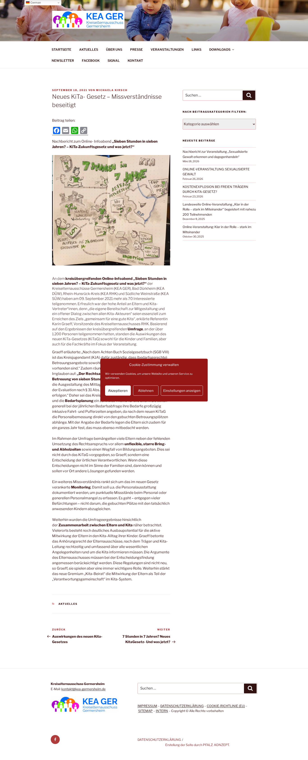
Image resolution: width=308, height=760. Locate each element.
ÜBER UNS (114, 49)
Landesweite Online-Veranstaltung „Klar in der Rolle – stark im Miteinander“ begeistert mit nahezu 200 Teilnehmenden (219, 209)
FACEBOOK (91, 60)
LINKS (196, 49)
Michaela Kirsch (111, 90)
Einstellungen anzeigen (181, 390)
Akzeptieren (118, 390)
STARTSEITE (61, 49)
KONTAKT (135, 60)
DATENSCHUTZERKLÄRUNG (182, 706)
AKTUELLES (88, 49)
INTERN (162, 711)
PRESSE (136, 49)
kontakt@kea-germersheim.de (83, 689)
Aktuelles (68, 603)
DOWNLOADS (219, 49)
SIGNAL (114, 60)
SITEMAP (145, 711)
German (35, 2)
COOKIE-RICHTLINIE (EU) (226, 706)
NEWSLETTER (63, 60)
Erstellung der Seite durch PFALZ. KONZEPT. (197, 745)
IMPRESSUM (147, 706)
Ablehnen (146, 390)
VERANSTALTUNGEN (167, 49)
